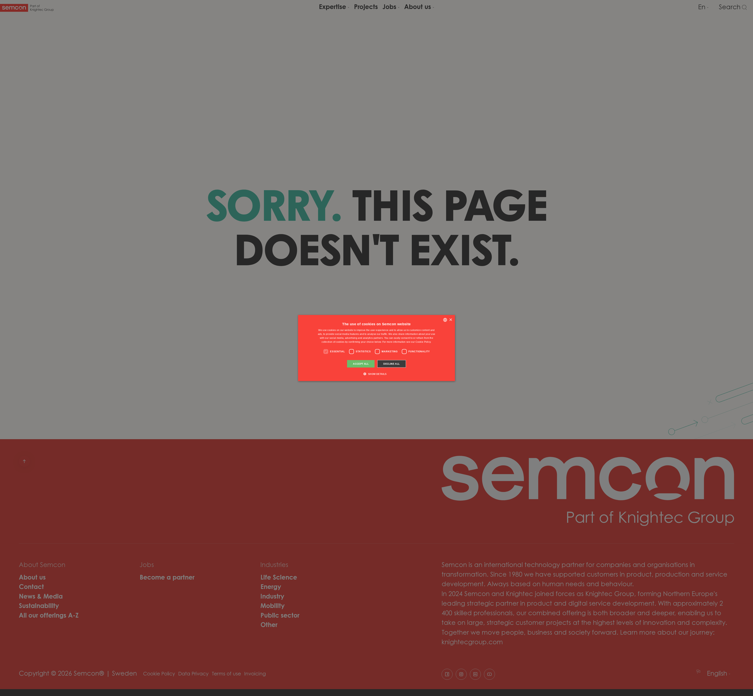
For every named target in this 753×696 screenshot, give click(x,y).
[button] (376, 373)
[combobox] (445, 320)
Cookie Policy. (423, 341)
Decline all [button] (391, 363)
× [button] (450, 319)
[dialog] (376, 348)
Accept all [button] (361, 363)
